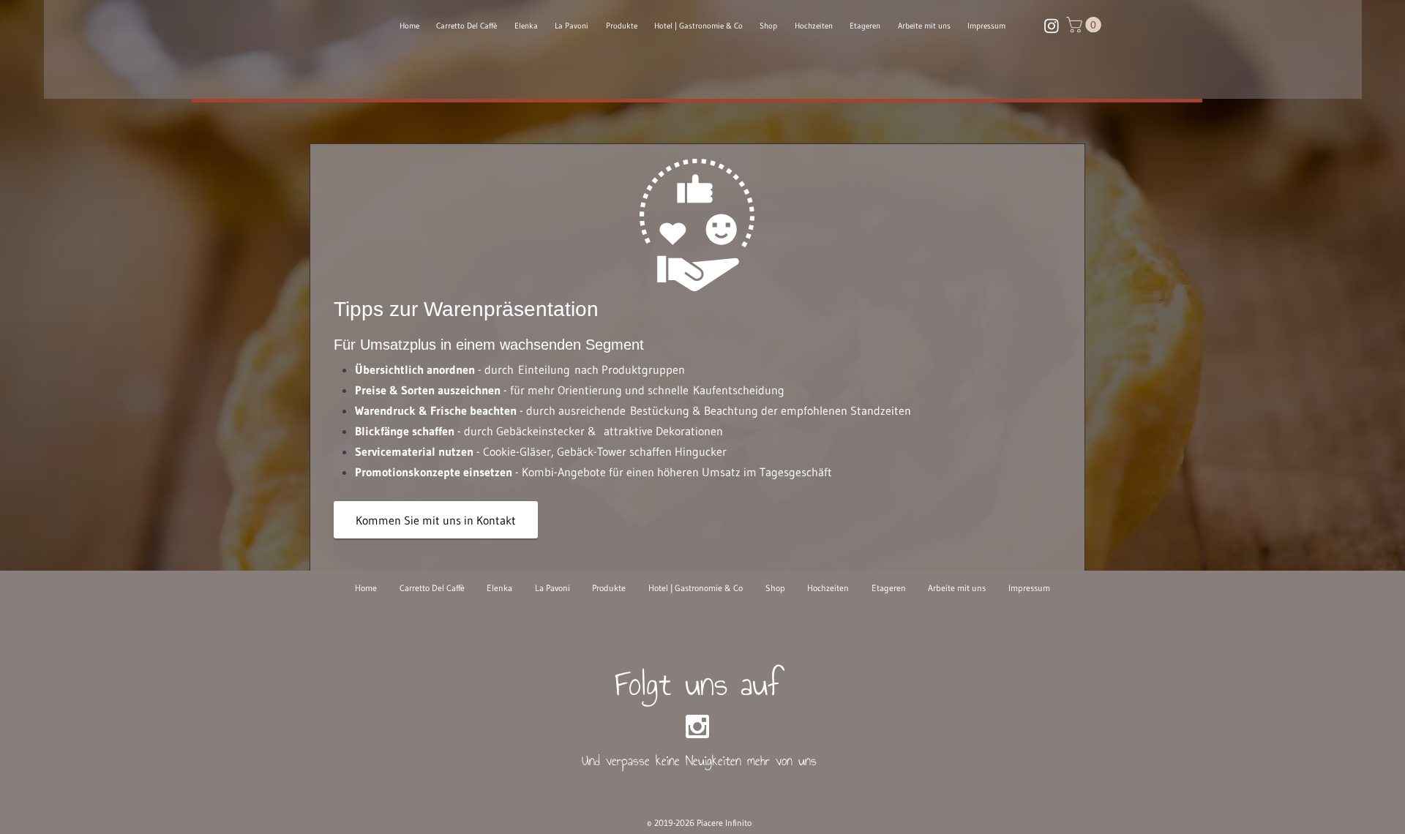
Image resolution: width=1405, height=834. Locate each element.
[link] (1085, 25)
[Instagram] (1051, 25)
